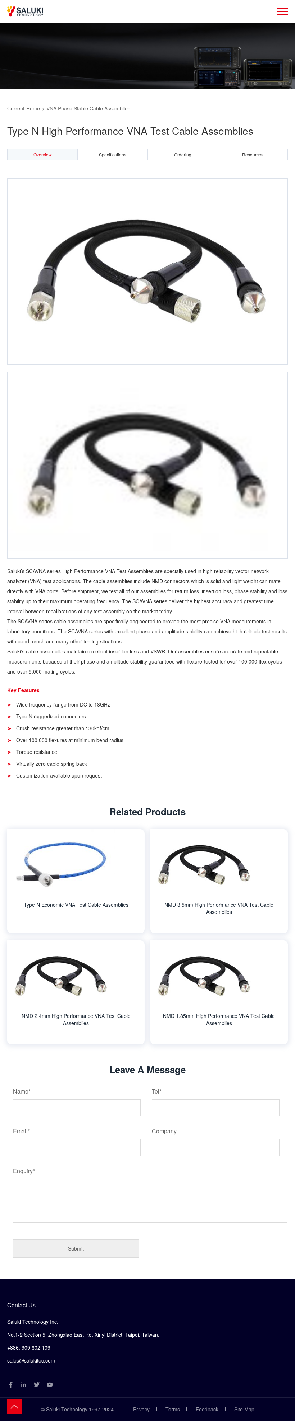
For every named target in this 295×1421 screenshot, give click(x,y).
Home (33, 108)
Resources (252, 154)
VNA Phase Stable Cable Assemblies (88, 108)
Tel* (157, 1091)
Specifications (112, 154)
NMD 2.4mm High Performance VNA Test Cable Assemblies (76, 1019)
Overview (42, 154)
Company (164, 1131)
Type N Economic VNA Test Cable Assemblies (76, 904)
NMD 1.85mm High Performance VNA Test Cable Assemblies (219, 1019)
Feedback (207, 1409)
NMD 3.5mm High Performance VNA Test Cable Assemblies (218, 908)
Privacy (141, 1409)
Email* (21, 1131)
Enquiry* (24, 1171)
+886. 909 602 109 (28, 1347)
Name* (22, 1091)
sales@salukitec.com (31, 1360)
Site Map (244, 1409)
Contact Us (21, 1305)
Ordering (182, 154)
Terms (172, 1409)
